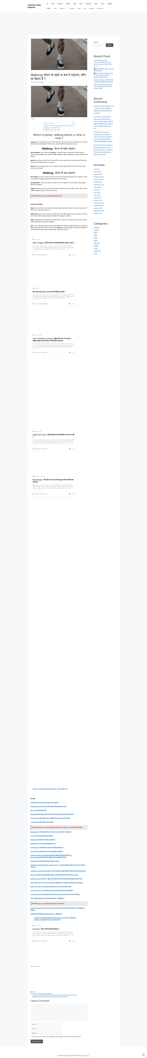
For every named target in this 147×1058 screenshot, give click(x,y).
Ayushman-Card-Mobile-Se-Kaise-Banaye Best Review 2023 (102, 119)
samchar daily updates (34, 6)
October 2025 (98, 182)
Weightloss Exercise (47, 993)
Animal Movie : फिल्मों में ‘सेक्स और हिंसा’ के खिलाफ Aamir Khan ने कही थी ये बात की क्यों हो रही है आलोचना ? (54, 995)
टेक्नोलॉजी (68, 4)
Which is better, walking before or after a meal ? (59, 126)
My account (100, 8)
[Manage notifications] (143, 1054)
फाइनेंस (80, 4)
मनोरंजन (53, 4)
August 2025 (98, 187)
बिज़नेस (96, 4)
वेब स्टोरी (102, 4)
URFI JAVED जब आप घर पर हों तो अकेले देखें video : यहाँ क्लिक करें (47, 898)
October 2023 (98, 208)
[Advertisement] (73, 23)
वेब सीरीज (49, 8)
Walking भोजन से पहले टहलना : (52, 128)
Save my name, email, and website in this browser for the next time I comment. (56, 1036)
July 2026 (97, 169)
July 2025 (97, 190)
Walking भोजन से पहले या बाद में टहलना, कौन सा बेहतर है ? (50, 789)
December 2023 (99, 203)
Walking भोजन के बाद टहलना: (52, 130)
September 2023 (99, 210)
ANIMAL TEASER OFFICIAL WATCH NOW (47, 920)
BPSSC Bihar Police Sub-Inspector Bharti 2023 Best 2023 (102, 134)
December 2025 (99, 177)
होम (47, 4)
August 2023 (98, 213)
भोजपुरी (74, 4)
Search (96, 42)
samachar (97, 106)
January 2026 (98, 174)
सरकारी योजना (88, 4)
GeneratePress (85, 1055)
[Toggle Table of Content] (72, 123)
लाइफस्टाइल (60, 4)
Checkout (91, 8)
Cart (85, 8)
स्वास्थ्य (55, 8)
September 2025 (99, 184)
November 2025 (99, 179)
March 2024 (97, 197)
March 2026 (97, 171)
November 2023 (99, 205)
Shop (79, 8)
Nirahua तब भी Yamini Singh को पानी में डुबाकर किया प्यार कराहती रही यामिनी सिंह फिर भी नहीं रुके (103, 139)
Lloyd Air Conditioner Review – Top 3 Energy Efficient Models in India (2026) (103, 86)
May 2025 (97, 195)
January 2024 (98, 200)
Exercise (34, 993)
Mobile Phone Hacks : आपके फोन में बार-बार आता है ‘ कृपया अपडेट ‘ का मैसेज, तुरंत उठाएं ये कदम (103, 152)
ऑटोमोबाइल (109, 4)
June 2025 (97, 192)
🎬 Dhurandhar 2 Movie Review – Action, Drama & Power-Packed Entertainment (103, 75)
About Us (62, 8)
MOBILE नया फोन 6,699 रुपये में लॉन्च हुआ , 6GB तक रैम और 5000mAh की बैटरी (49, 996)
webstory (72, 8)
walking (39, 993)
